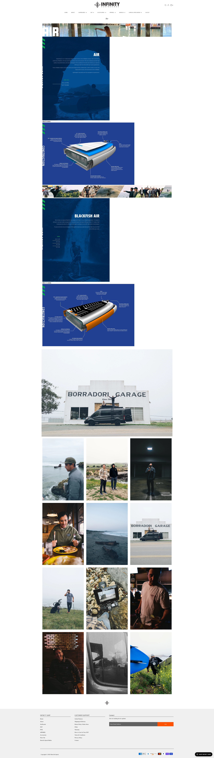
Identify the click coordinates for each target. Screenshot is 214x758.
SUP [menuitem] (91, 12)
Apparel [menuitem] (112, 12)
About (41, 721)
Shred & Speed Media (46, 740)
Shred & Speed (55, 754)
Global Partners (79, 719)
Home (41, 719)
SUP (41, 727)
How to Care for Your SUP (81, 732)
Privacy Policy (78, 737)
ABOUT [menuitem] (73, 12)
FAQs (76, 727)
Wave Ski (42, 737)
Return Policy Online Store (82, 724)
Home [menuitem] (66, 12)
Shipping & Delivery (80, 721)
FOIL (41, 729)
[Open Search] (165, 5)
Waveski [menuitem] (121, 12)
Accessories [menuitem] (101, 12)
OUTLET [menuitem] (147, 12)
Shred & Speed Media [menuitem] (135, 12)
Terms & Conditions (80, 735)
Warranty (77, 729)
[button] (203, 754)
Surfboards (82, 12)
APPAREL (43, 732)
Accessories (43, 735)
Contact (77, 740)
